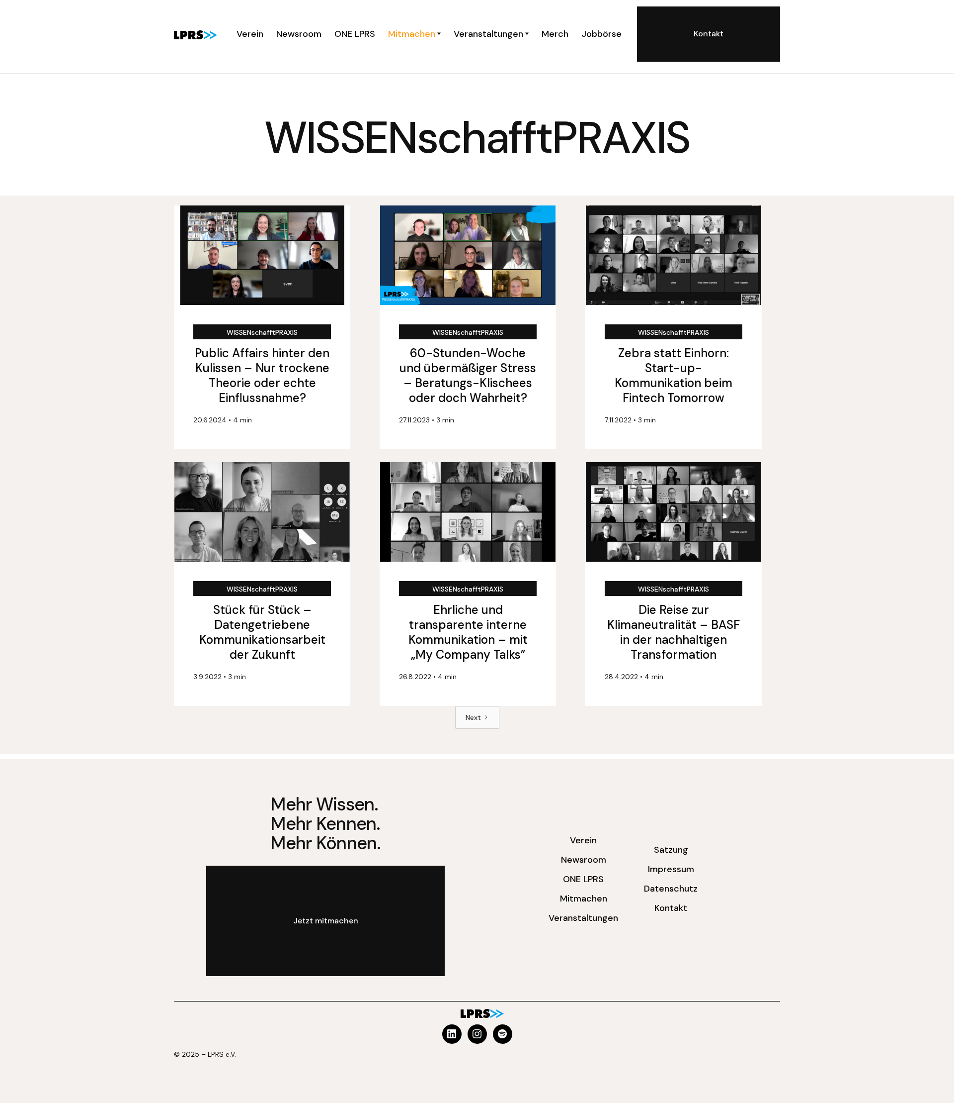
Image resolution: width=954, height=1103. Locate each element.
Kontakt (670, 908)
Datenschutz (671, 889)
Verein (583, 840)
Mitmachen (583, 898)
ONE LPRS (583, 879)
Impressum (671, 869)
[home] (195, 33)
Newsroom (583, 860)
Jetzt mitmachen (325, 920)
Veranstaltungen (583, 918)
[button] (414, 33)
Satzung (671, 850)
